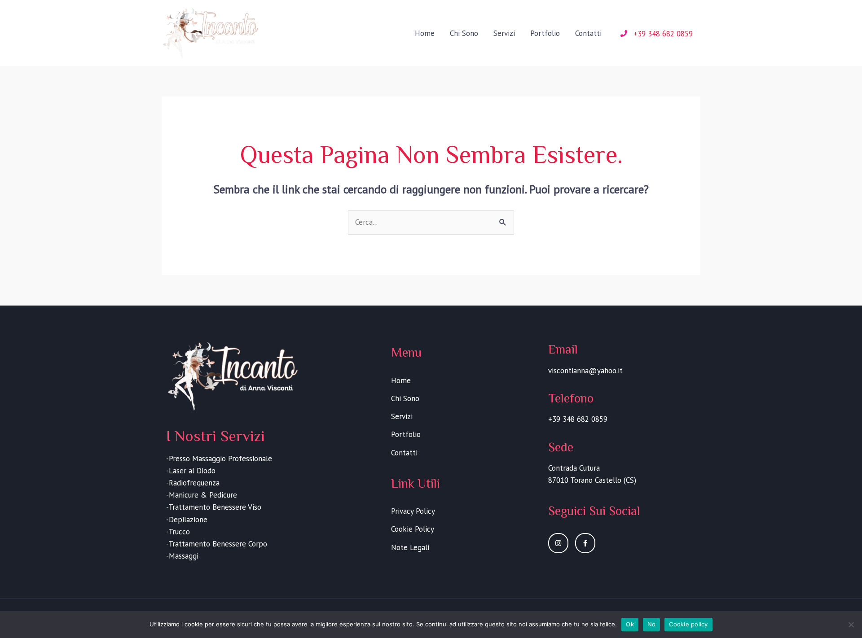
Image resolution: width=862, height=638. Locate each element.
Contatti (588, 33)
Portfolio (545, 33)
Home (425, 33)
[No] (850, 624)
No (651, 624)
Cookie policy (688, 624)
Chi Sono (464, 33)
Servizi (504, 33)
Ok (630, 624)
